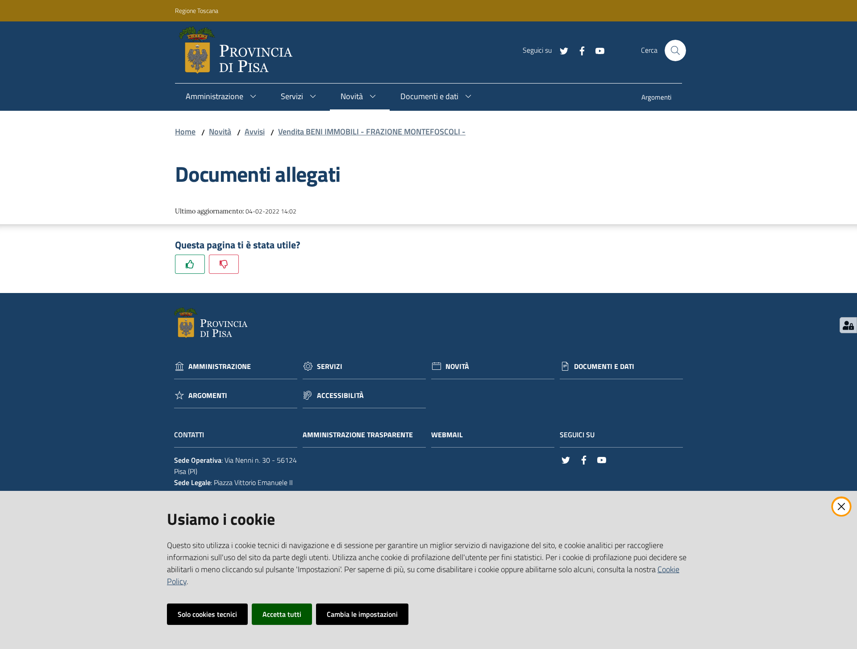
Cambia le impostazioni (362, 614)
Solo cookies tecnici (207, 614)
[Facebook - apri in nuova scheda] (578, 50)
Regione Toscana (196, 10)
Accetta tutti (281, 614)
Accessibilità (340, 395)
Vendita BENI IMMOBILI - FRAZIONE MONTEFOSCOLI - (372, 132)
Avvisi (255, 132)
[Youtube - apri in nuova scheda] (596, 50)
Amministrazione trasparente (358, 435)
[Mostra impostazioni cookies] (848, 325)
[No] (224, 264)
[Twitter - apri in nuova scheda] (561, 50)
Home (185, 132)
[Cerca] (675, 50)
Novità (220, 132)
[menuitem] (656, 98)
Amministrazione (219, 366)
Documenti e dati (604, 366)
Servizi (329, 366)
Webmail (447, 435)
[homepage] (239, 50)
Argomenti (207, 395)
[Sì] (190, 264)
